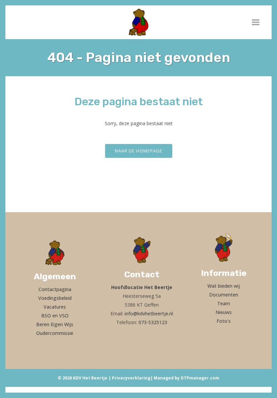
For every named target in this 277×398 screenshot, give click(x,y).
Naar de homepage (138, 151)
